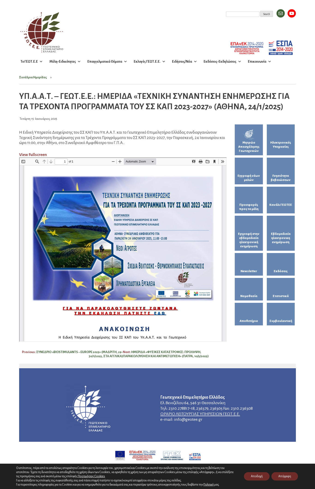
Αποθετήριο (249, 321)
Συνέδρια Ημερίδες (33, 77)
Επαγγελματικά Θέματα (104, 61)
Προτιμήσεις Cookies (91, 476)
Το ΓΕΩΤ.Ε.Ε (29, 61)
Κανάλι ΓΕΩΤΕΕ (280, 204)
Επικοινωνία (257, 61)
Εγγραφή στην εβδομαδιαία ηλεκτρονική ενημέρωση (248, 240)
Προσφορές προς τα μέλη (249, 207)
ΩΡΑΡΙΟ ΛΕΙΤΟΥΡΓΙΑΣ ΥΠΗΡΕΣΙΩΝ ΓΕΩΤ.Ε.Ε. (200, 414)
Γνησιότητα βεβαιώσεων (281, 178)
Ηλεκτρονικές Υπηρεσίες (280, 144)
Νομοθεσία (248, 296)
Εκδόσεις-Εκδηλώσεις (220, 61)
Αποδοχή (257, 476)
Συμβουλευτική (280, 321)
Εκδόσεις (281, 271)
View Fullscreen (33, 155)
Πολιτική (208, 484)
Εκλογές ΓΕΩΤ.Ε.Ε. (147, 61)
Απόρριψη (284, 476)
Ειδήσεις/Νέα (182, 61)
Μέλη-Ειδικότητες (62, 61)
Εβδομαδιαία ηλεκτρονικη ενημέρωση (281, 238)
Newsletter (249, 271)
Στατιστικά (281, 296)
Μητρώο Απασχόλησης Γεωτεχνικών (248, 147)
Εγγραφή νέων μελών (249, 178)
